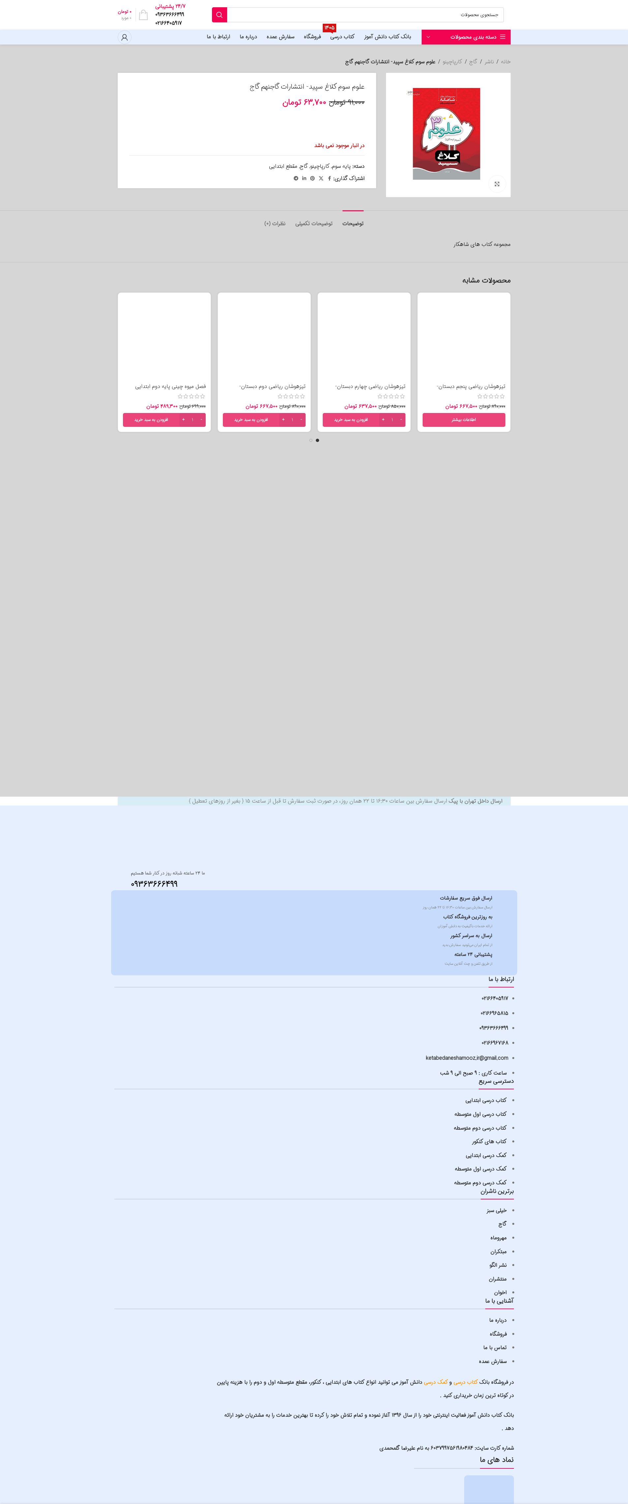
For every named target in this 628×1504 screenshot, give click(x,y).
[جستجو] (219, 14)
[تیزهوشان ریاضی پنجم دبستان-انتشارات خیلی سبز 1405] (464, 339)
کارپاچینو (452, 62)
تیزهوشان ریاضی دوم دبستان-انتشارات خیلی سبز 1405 (272, 390)
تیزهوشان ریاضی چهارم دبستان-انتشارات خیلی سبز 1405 (370, 390)
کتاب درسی (466, 1382)
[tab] (353, 220)
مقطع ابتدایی (283, 166)
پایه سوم (341, 166)
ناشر (489, 62)
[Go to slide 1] (317, 440)
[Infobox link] (172, 15)
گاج (473, 62)
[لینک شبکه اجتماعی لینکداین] (304, 178)
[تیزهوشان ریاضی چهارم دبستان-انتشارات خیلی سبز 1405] (364, 339)
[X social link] (321, 178)
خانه (506, 62)
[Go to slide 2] (311, 440)
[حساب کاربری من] (124, 37)
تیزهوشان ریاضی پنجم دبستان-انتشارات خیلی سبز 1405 (471, 390)
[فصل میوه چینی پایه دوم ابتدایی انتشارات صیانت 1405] (164, 339)
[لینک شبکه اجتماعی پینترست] (312, 178)
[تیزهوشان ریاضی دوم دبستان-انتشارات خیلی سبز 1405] (264, 339)
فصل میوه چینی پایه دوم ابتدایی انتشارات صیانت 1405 (170, 390)
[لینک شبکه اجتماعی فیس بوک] (329, 178)
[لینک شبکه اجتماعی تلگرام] (296, 178)
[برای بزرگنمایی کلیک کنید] (497, 184)
